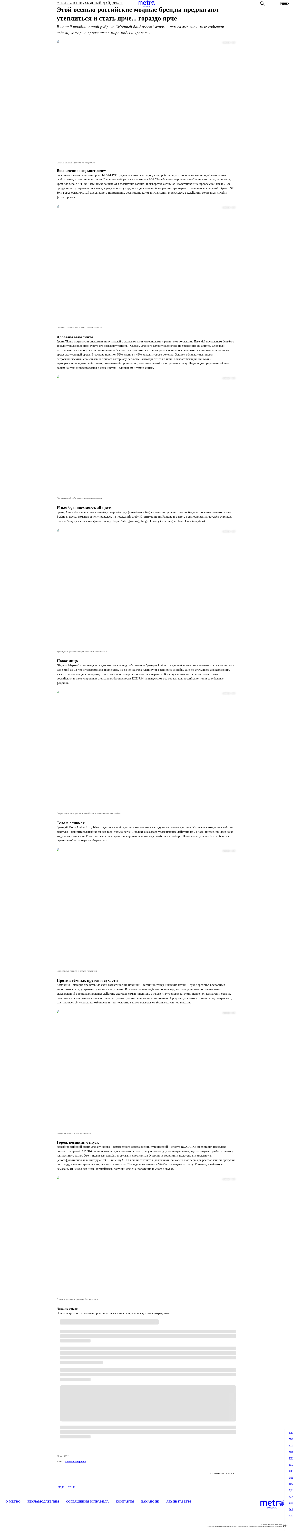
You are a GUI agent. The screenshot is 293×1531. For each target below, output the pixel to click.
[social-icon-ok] (21, 1525)
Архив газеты (178, 1501)
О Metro (13, 1501)
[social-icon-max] (28, 1525)
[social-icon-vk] (8, 1525)
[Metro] (146, 3)
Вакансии (150, 1501)
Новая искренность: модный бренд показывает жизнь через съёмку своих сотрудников (114, 1313)
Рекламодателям (43, 1501)
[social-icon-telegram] (15, 1525)
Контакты (125, 1501)
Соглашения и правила (87, 1501)
